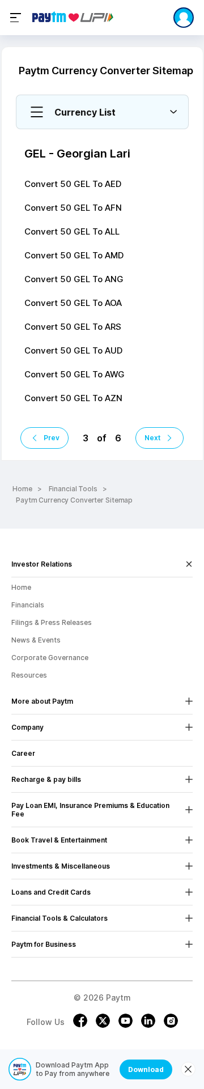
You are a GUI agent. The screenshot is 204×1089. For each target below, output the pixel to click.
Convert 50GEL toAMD (74, 255)
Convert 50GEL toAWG (74, 374)
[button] (102, 112)
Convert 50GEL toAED (72, 183)
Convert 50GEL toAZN (73, 398)
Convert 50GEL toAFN (73, 207)
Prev (52, 437)
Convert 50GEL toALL (72, 231)
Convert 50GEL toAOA (73, 302)
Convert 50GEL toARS (72, 326)
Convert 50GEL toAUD (73, 350)
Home (22, 488)
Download (146, 1069)
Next (152, 437)
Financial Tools (73, 488)
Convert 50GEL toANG (74, 279)
